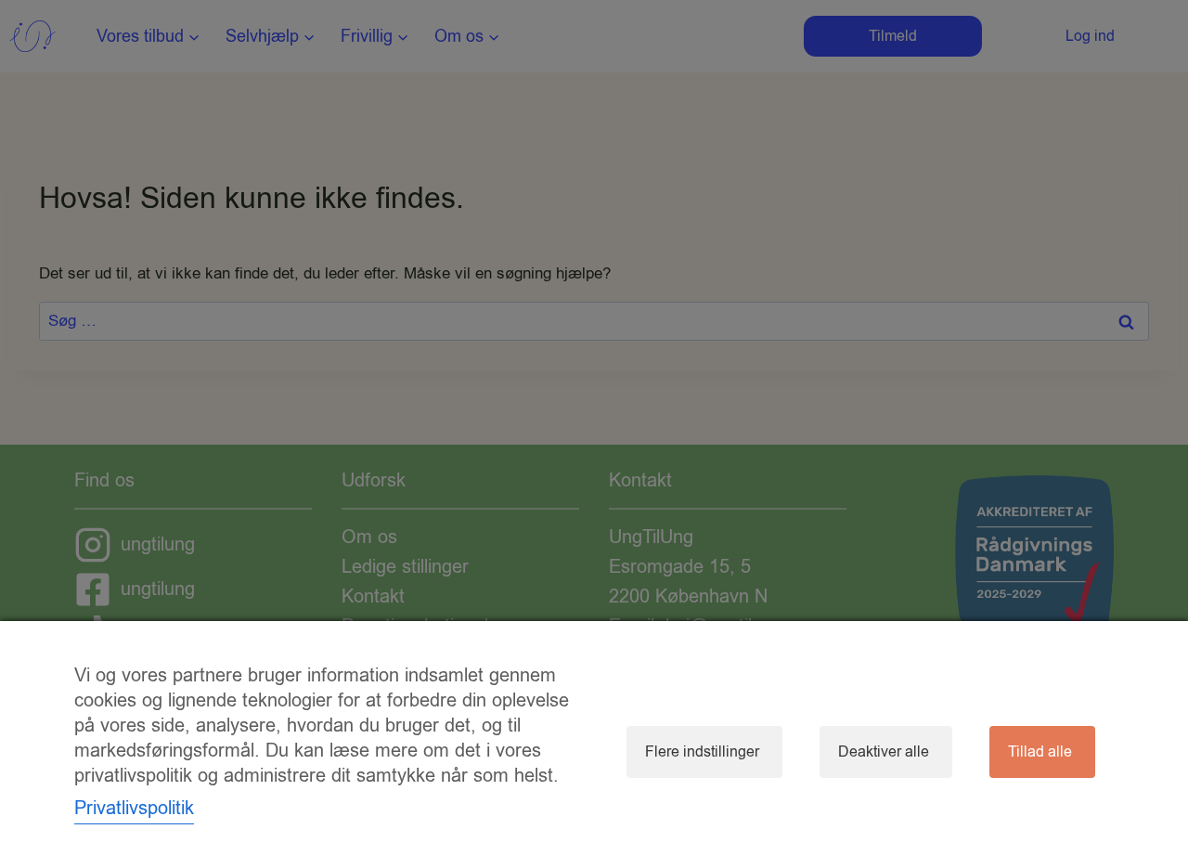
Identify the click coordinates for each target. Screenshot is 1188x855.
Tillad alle (1040, 752)
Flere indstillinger (702, 752)
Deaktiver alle (883, 752)
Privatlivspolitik (134, 808)
